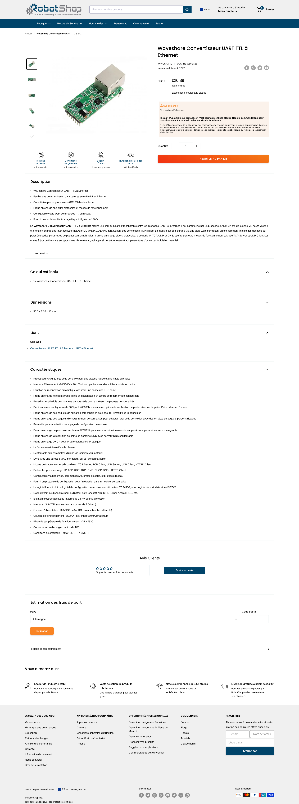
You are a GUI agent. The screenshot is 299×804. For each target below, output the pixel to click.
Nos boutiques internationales (40, 789)
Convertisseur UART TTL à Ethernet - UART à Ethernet (61, 348)
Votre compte (32, 722)
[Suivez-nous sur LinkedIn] (180, 795)
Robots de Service (68, 23)
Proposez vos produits (141, 741)
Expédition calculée (182, 92)
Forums (185, 722)
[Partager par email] (266, 67)
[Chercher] (187, 9)
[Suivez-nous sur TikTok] (174, 795)
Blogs (184, 727)
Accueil (28, 33)
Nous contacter (33, 759)
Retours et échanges (36, 738)
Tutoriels (185, 738)
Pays (33, 611)
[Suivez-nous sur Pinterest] (161, 795)
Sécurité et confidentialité (91, 738)
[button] (32, 136)
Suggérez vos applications (143, 747)
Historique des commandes (40, 727)
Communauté (141, 23)
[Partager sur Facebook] (246, 67)
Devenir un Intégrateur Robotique (147, 722)
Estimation (41, 630)
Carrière (81, 727)
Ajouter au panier (213, 158)
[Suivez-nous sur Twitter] (148, 795)
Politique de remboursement (45, 648)
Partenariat (120, 23)
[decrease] (175, 146)
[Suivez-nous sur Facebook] (141, 795)
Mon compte (226, 11)
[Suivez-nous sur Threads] (187, 795)
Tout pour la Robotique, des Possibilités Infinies (49, 802)
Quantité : (164, 145)
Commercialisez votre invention (146, 752)
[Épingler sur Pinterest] (253, 67)
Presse (81, 743)
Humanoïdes (96, 23)
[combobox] (136, 9)
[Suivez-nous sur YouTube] (167, 795)
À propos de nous (87, 722)
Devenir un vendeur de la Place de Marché (148, 729)
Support (159, 23)
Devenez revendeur (140, 736)
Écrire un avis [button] (184, 570)
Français (77, 789)
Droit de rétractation (36, 765)
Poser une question (101, 167)
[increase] (196, 146)
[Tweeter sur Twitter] (259, 67)
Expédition (31, 732)
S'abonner (250, 751)
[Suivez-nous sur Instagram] (154, 795)
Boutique (42, 23)
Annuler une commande (38, 743)
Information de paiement (38, 754)
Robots (185, 732)
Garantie (30, 748)
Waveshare (165, 63)
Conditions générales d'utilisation (95, 732)
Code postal (249, 611)
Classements (188, 743)
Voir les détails (40, 167)
